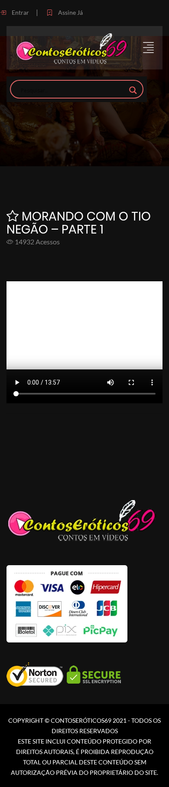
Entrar (19, 12)
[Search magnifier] (133, 90)
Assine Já (70, 12)
